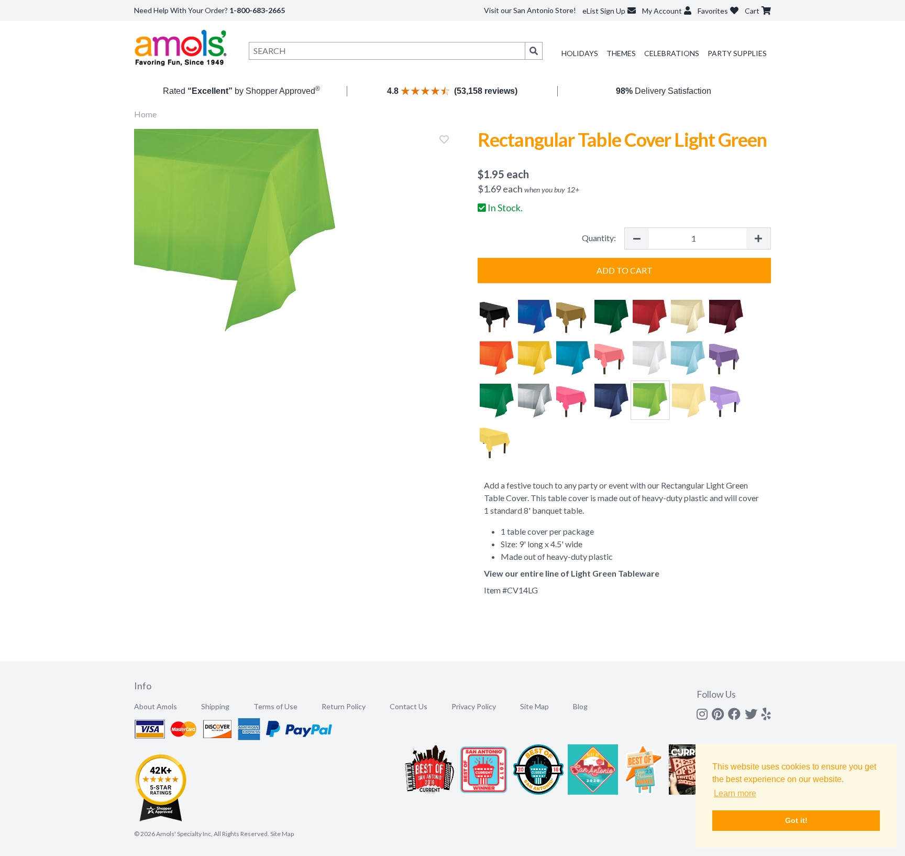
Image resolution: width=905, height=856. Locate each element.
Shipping (215, 706)
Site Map (534, 706)
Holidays (579, 53)
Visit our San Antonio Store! (530, 10)
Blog (580, 706)
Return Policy (344, 706)
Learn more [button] (735, 793)
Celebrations (671, 53)
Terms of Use (275, 706)
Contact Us (408, 706)
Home (145, 114)
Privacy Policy (473, 706)
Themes (621, 53)
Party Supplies (737, 53)
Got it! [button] (796, 820)
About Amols (155, 706)
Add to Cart (625, 270)
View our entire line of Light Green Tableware (571, 573)
